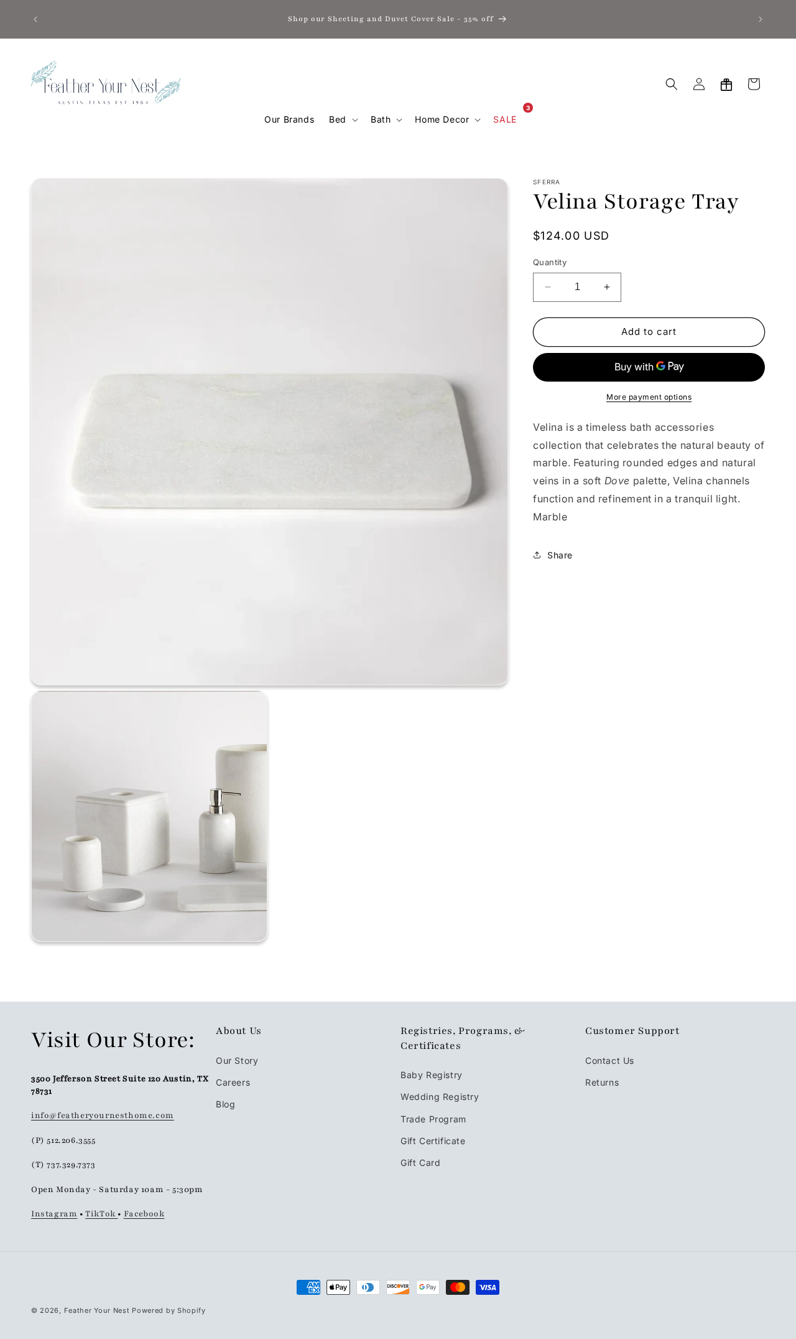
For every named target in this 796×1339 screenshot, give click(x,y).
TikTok (101, 1213)
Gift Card (420, 1162)
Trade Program (433, 1118)
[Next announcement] (760, 19)
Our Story (237, 1060)
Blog (225, 1103)
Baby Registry (431, 1074)
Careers (233, 1081)
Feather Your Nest (97, 1310)
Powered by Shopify (169, 1310)
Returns (602, 1081)
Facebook (144, 1213)
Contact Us (609, 1060)
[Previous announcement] (35, 19)
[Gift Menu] (726, 84)
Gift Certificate (433, 1140)
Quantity (550, 262)
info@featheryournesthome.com (102, 1115)
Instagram (54, 1213)
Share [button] (560, 554)
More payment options (649, 396)
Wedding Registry (439, 1096)
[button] (342, 119)
